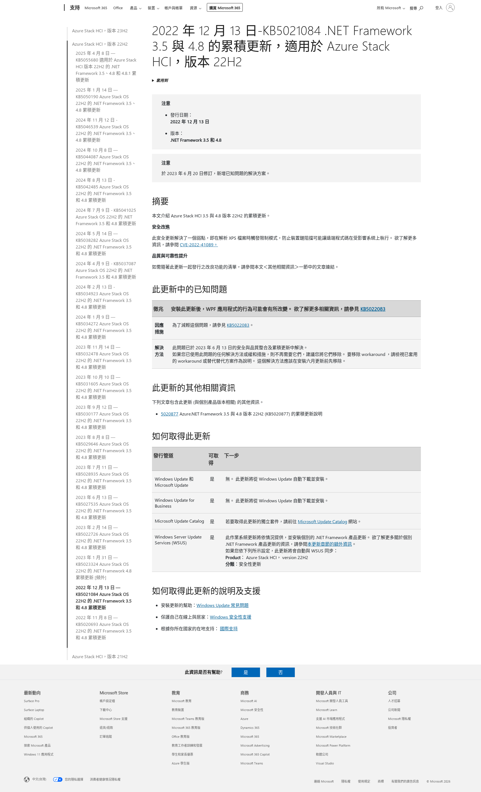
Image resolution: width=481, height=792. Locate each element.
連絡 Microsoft (324, 781)
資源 (193, 7)
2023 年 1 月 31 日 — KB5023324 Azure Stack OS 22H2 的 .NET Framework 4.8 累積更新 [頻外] (104, 567)
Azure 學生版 (181, 763)
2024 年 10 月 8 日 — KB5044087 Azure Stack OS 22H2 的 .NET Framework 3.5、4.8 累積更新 (106, 160)
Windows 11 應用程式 (38, 754)
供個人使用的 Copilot (38, 727)
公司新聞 (394, 710)
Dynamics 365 (249, 727)
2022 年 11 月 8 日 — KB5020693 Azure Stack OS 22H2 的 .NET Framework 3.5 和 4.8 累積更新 (104, 627)
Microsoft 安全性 (251, 710)
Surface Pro (31, 701)
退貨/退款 (106, 727)
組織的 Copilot (34, 719)
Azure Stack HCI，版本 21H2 (100, 656)
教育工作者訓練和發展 (187, 745)
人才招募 (394, 701)
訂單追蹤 (106, 736)
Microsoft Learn (326, 710)
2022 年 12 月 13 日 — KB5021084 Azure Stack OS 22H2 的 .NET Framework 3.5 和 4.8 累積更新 (104, 597)
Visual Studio (325, 763)
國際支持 (229, 628)
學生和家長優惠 (182, 754)
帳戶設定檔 (107, 701)
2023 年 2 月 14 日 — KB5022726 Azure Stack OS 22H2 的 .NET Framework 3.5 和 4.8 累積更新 (104, 537)
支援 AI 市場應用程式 (330, 719)
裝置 (151, 7)
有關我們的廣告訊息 (405, 781)
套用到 (162, 80)
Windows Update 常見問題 (223, 605)
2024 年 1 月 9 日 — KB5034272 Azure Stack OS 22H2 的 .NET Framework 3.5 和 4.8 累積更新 (104, 327)
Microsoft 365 (96, 7)
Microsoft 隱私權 (399, 719)
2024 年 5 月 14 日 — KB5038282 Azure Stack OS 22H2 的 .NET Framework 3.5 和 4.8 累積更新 (104, 243)
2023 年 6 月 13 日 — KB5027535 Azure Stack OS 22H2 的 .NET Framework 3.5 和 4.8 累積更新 (104, 507)
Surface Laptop (34, 710)
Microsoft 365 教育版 (186, 727)
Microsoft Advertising (254, 745)
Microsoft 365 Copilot (255, 754)
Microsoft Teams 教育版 (188, 719)
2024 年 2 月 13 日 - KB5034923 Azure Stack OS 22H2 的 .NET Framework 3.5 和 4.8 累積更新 (104, 297)
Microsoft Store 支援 (113, 719)
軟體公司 (322, 754)
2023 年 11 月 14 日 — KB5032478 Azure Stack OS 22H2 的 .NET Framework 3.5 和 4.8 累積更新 (104, 357)
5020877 (169, 414)
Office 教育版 (181, 736)
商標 (381, 781)
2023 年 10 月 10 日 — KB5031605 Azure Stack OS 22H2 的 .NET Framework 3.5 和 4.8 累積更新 (104, 387)
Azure (244, 719)
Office (118, 7)
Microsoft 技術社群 (329, 727)
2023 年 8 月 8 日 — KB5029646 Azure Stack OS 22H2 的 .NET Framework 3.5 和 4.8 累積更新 (104, 447)
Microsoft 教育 (182, 701)
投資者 (392, 727)
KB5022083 (373, 309)
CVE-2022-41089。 (199, 244)
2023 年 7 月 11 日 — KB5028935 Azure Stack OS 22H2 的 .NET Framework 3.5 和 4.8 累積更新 (104, 477)
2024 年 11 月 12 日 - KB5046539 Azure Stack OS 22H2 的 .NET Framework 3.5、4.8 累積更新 (106, 130)
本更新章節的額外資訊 (329, 544)
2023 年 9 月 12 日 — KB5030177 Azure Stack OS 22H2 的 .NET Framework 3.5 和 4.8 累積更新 (104, 417)
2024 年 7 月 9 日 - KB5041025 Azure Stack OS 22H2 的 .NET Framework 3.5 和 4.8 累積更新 (106, 216)
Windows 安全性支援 (230, 617)
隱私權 (345, 781)
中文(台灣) (39, 779)
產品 (133, 7)
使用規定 (364, 781)
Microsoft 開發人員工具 (332, 701)
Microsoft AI (248, 701)
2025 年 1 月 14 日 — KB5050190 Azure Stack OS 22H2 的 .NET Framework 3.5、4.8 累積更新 (106, 100)
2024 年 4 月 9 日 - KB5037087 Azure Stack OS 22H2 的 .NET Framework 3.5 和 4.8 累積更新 (106, 270)
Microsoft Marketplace (331, 736)
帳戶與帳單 (174, 7)
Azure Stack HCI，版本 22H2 (100, 44)
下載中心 (106, 710)
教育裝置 (178, 710)
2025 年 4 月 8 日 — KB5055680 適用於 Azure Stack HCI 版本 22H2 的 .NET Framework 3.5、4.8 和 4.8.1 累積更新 (106, 66)
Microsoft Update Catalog (322, 521)
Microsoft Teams (251, 763)
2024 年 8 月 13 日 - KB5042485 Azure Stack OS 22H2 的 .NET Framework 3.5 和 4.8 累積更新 (104, 190)
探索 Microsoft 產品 (37, 745)
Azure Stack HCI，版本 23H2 (100, 30)
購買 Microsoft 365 (224, 7)
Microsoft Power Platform (333, 745)
